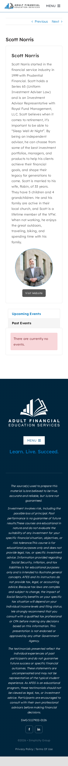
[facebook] (29, 729)
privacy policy (24, 749)
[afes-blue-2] (22, 4)
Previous (41, 21)
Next (55, 21)
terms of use (44, 749)
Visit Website (33, 293)
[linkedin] (38, 729)
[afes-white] (34, 398)
